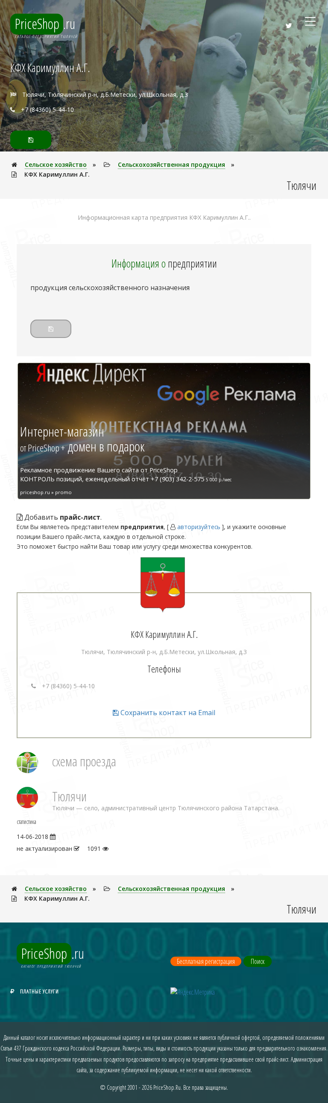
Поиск (257, 961)
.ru (45, 23)
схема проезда (84, 761)
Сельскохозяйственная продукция (171, 164)
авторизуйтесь (198, 527)
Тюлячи (69, 796)
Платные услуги (39, 991)
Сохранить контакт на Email (167, 712)
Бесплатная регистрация (206, 961)
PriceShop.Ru (167, 1087)
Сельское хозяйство (56, 164)
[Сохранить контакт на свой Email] (30, 140)
